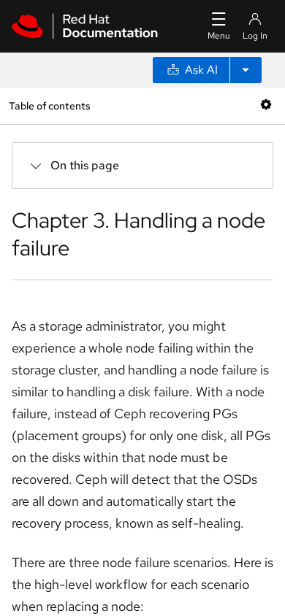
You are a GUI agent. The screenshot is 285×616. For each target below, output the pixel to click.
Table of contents (49, 105)
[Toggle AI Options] (245, 70)
